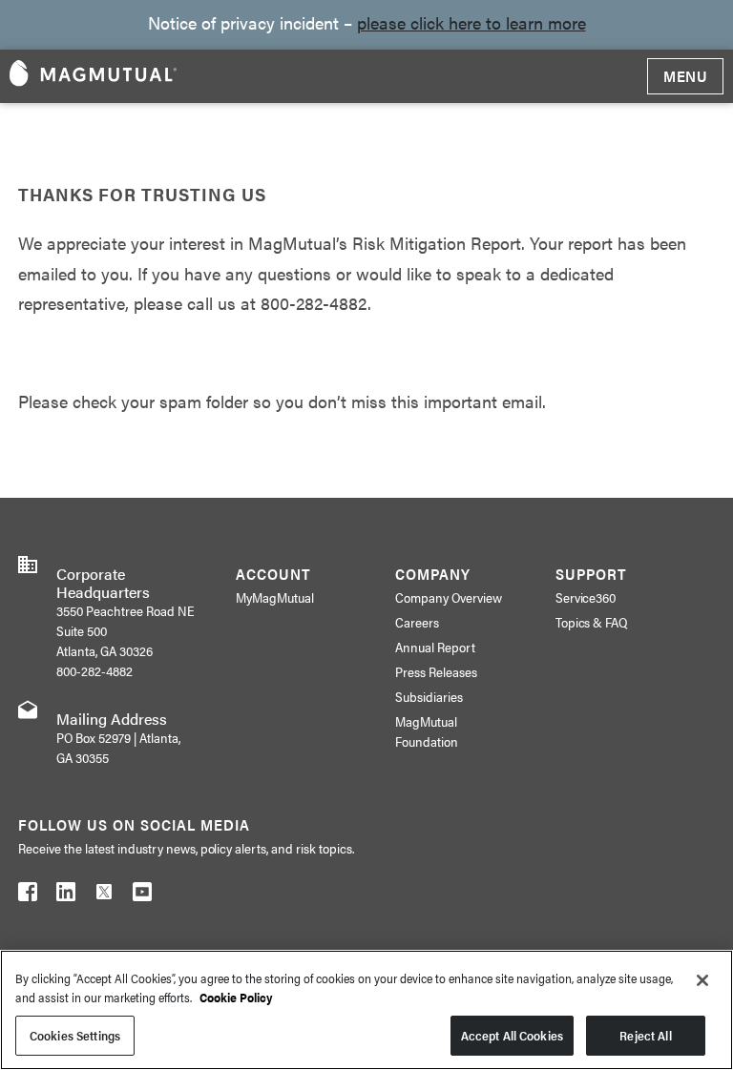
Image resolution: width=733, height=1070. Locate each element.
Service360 (586, 597)
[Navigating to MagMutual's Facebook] (27, 895)
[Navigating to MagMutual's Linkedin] (65, 895)
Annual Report (435, 646)
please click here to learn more (471, 22)
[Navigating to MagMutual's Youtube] (142, 895)
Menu (685, 76)
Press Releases (436, 671)
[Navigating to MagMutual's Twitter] (104, 895)
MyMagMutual (275, 597)
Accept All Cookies (512, 1035)
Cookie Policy (236, 997)
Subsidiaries (429, 696)
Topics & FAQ (591, 621)
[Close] (702, 980)
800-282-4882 (94, 670)
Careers (417, 621)
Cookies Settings (75, 1035)
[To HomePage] (93, 76)
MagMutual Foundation (426, 731)
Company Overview (448, 597)
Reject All (645, 1035)
